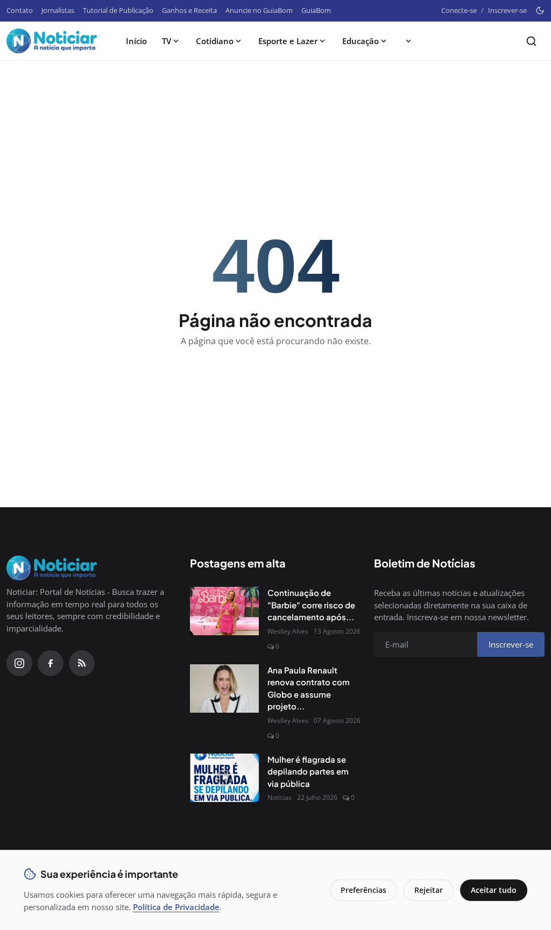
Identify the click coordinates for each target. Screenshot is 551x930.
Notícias (279, 797)
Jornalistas (57, 10)
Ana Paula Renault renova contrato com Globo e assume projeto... (308, 688)
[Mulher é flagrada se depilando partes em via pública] (224, 778)
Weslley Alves (287, 631)
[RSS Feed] (82, 663)
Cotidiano (215, 41)
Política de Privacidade (176, 906)
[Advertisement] (275, 98)
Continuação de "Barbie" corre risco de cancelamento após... (311, 604)
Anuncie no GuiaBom (259, 10)
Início (136, 41)
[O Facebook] (50, 663)
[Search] (531, 41)
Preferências (363, 890)
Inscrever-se (507, 10)
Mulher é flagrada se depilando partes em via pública (308, 771)
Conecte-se (459, 10)
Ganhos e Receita (189, 10)
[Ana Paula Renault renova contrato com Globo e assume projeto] (224, 688)
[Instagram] (19, 663)
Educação (360, 41)
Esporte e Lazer (287, 41)
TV (166, 41)
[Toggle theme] (540, 10)
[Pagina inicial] (51, 41)
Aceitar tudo (494, 890)
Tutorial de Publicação (118, 10)
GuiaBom (316, 10)
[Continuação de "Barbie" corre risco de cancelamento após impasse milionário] (224, 611)
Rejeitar (428, 890)
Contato (19, 10)
